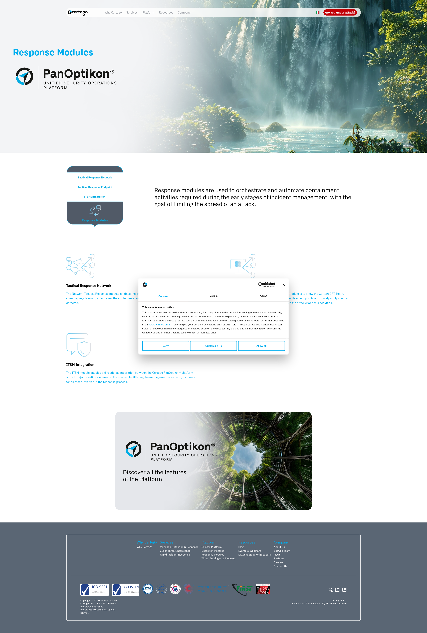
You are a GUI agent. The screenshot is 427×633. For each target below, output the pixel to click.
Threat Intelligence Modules (218, 558)
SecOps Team (282, 550)
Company (184, 12)
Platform (148, 12)
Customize (211, 345)
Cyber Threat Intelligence (175, 550)
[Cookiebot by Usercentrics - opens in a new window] (260, 284)
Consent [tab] (163, 296)
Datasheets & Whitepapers (254, 554)
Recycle (84, 612)
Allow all (261, 345)
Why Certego (113, 12)
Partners (279, 558)
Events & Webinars (249, 550)
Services (132, 12)
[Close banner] (284, 285)
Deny (165, 345)
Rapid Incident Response (175, 554)
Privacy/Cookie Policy (91, 606)
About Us (279, 547)
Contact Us (280, 566)
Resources (166, 12)
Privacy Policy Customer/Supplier (97, 609)
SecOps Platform (211, 547)
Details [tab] (213, 295)
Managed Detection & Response (179, 547)
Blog (241, 547)
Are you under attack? (340, 12)
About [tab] (263, 295)
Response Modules (212, 554)
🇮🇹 (318, 12)
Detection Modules (212, 550)
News (277, 554)
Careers (278, 562)
